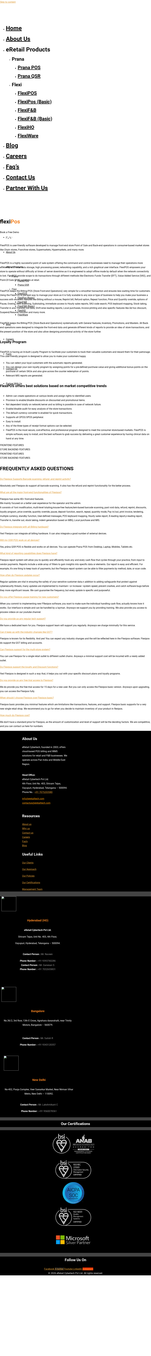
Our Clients (27, 862)
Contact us (27, 832)
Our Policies (28, 876)
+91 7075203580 (43, 792)
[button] (35, 479)
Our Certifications (31, 882)
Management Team (32, 889)
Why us (26, 828)
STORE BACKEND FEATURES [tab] (15, 449)
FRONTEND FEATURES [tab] (12, 445)
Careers (26, 837)
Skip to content (8, 2)
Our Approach (29, 869)
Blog (24, 845)
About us (26, 824)
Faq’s (25, 841)
